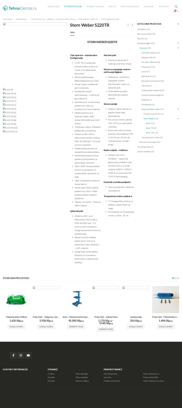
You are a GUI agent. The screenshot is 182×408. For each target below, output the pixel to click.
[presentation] (3, 54)
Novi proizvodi (130, 6)
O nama (51, 374)
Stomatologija (73, 6)
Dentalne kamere (149, 52)
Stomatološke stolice (151, 109)
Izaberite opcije (76, 326)
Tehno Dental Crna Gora (153, 381)
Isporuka (107, 377)
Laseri (144, 71)
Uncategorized (144, 147)
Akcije (112, 6)
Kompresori (146, 67)
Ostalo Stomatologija (151, 95)
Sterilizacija (146, 104)
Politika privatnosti (112, 381)
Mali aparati (146, 76)
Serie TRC (150, 132)
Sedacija (145, 100)
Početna (51, 381)
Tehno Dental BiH (150, 377)
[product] (16, 299)
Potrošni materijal (147, 142)
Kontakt (164, 6)
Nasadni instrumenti (150, 81)
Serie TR (150, 128)
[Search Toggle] (176, 6)
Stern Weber (149, 118)
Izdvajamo (141, 29)
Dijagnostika (147, 57)
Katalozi (149, 6)
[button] (173, 278)
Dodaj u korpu (16, 326)
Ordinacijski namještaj (151, 90)
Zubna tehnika (95, 6)
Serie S (149, 123)
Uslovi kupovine (110, 374)
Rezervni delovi (82, 381)
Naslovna (53, 6)
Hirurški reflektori (149, 62)
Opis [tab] (72, 32)
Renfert (140, 38)
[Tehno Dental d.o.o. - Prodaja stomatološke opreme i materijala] (20, 8)
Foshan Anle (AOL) (152, 114)
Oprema (143, 48)
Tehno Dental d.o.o (151, 374)
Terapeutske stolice (150, 137)
